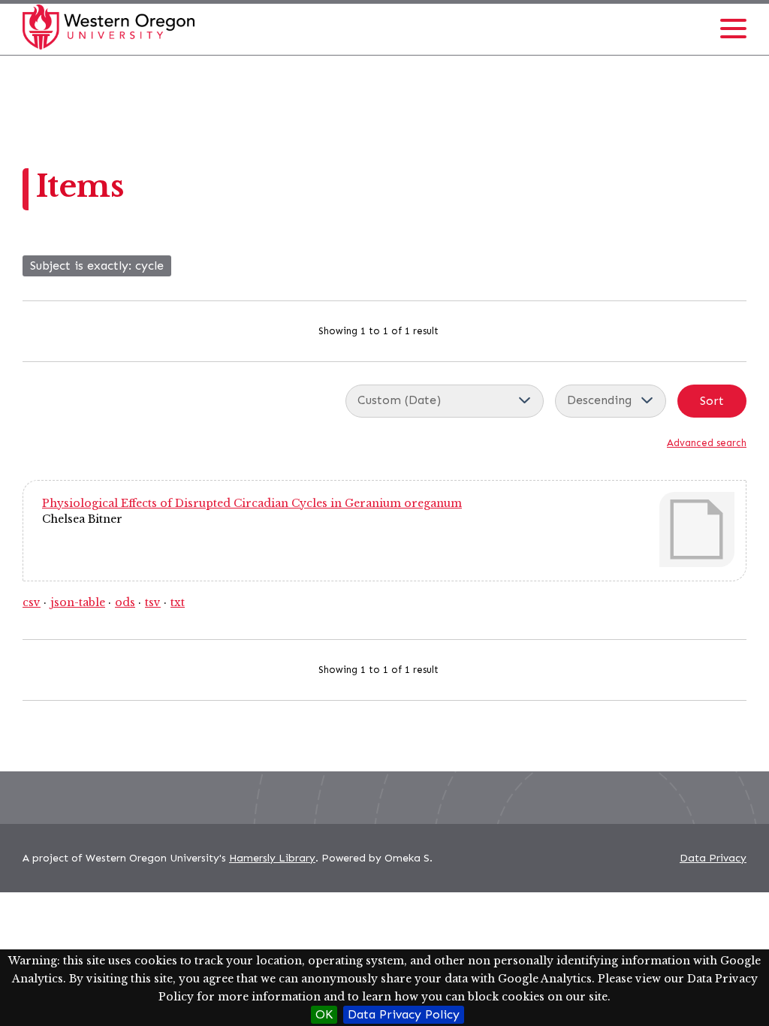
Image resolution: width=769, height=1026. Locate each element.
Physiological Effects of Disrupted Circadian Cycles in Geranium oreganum (252, 503)
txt (177, 602)
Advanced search (706, 442)
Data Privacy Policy (404, 1014)
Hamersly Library (272, 858)
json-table (77, 602)
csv (32, 602)
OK (324, 1014)
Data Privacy (713, 858)
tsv (153, 602)
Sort (712, 401)
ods (125, 602)
